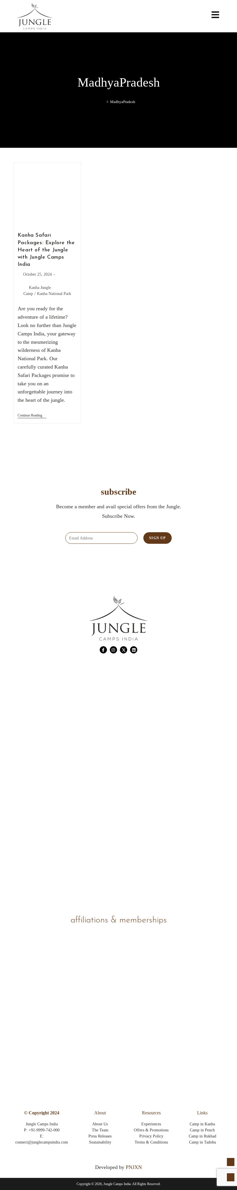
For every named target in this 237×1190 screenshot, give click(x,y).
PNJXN (134, 1167)
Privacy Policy (151, 1136)
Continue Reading (32, 415)
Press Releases (100, 1136)
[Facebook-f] (103, 649)
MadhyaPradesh (122, 102)
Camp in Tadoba (202, 1142)
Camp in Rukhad (202, 1136)
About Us (100, 1124)
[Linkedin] (133, 649)
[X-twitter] (123, 649)
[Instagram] (113, 649)
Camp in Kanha (202, 1124)
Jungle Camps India (42, 1124)
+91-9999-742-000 (44, 1130)
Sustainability (100, 1142)
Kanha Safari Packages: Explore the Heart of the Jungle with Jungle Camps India (46, 250)
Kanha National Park (54, 294)
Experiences (151, 1124)
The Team (100, 1130)
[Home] (103, 102)
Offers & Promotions (151, 1130)
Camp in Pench (202, 1130)
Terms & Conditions (151, 1142)
